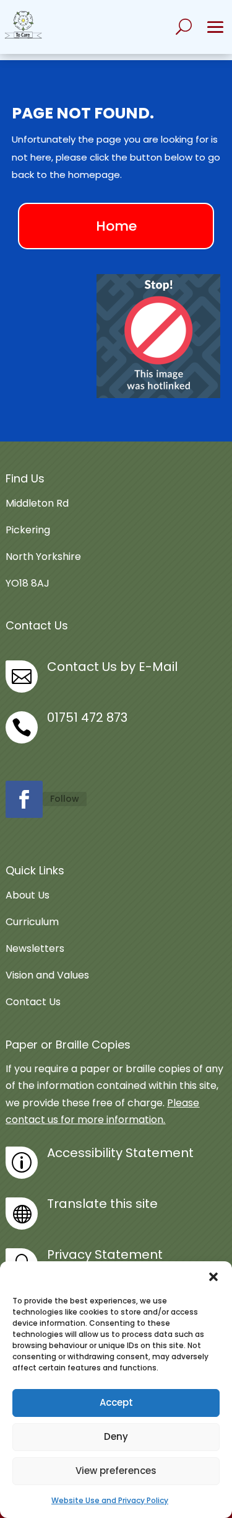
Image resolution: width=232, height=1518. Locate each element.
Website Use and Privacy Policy (109, 1500)
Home (116, 226)
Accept (116, 1402)
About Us (27, 895)
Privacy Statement (105, 1254)
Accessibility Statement (120, 1152)
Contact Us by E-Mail (112, 666)
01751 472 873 (87, 717)
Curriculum (32, 922)
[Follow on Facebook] (24, 799)
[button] (213, 1277)
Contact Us (33, 1002)
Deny (116, 1436)
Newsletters (35, 948)
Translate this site (102, 1203)
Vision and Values (47, 975)
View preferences (116, 1470)
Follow (64, 798)
